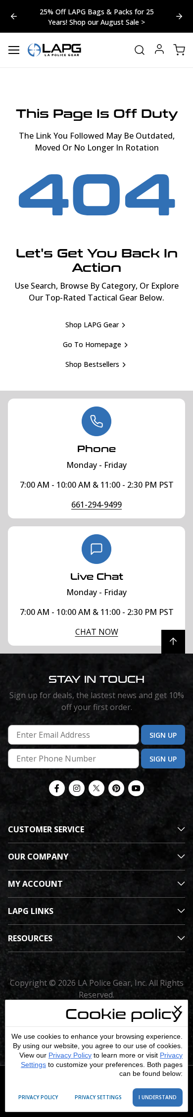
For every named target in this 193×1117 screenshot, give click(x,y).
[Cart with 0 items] (179, 50)
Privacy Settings (98, 1097)
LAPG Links (30, 911)
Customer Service (46, 829)
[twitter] (96, 788)
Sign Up (163, 735)
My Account (35, 883)
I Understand (158, 1097)
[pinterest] (116, 788)
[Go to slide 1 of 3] (14, 16)
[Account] (159, 50)
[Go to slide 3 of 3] (179, 16)
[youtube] (136, 788)
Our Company (38, 856)
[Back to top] (173, 642)
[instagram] (77, 788)
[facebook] (57, 788)
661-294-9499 (96, 504)
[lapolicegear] (54, 50)
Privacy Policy (70, 1055)
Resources (30, 938)
